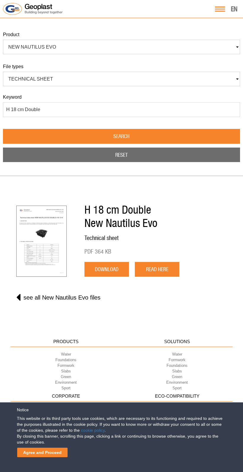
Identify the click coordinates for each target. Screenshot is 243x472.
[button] (121, 47)
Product (11, 34)
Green (66, 377)
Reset (121, 155)
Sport (66, 388)
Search (121, 136)
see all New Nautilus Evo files (61, 297)
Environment (66, 382)
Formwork (65, 365)
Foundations (65, 360)
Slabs (66, 371)
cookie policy (93, 430)
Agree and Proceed (42, 452)
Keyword (12, 97)
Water (66, 354)
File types (13, 66)
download (107, 269)
